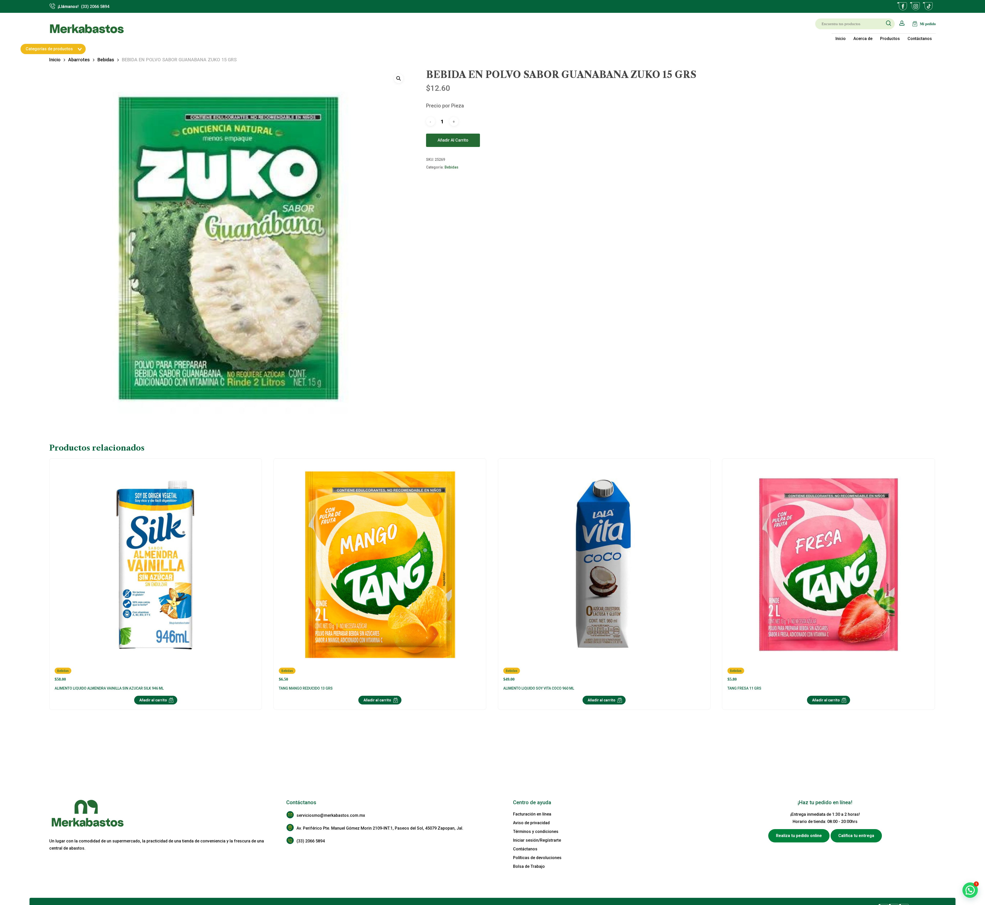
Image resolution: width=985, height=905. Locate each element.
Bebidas (105, 59)
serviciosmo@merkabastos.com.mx (331, 815)
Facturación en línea (532, 814)
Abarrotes (79, 59)
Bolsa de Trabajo (529, 866)
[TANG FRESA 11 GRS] (828, 573)
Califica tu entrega (856, 835)
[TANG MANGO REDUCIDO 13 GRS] (380, 573)
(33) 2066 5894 (311, 841)
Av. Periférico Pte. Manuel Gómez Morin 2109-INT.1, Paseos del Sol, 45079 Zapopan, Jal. (380, 828)
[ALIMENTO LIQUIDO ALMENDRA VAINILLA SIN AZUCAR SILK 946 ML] (156, 573)
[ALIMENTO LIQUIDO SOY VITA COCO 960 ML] (604, 573)
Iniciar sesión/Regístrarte (537, 840)
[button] (398, 78)
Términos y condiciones (535, 831)
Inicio (55, 59)
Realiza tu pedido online (799, 835)
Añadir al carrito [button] (153, 700)
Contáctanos (525, 849)
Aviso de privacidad (531, 822)
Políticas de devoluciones (537, 857)
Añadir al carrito (453, 140)
